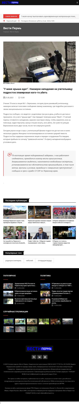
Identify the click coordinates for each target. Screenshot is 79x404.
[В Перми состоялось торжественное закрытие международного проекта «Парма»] (64, 232)
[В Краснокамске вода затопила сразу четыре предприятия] (8, 293)
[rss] (34, 357)
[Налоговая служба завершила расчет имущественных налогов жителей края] (8, 329)
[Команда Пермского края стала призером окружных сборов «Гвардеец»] (14, 212)
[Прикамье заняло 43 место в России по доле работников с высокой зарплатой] (20, 321)
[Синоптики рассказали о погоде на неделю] (44, 321)
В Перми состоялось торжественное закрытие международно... (61, 243)
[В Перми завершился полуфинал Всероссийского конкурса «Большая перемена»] (64, 212)
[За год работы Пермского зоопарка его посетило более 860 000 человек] (14, 232)
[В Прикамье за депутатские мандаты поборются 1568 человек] (45, 286)
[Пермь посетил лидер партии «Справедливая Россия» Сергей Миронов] (45, 293)
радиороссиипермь (13, 260)
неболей (29, 260)
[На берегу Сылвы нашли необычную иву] (8, 321)
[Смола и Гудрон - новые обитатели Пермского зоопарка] (32, 321)
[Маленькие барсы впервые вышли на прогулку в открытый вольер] (32, 329)
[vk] (39, 357)
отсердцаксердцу (45, 260)
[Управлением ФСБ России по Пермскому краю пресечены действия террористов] (8, 286)
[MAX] (45, 357)
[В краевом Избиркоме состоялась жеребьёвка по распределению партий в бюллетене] (45, 301)
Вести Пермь (14, 32)
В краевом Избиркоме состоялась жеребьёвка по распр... (61, 301)
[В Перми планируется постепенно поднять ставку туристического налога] (67, 321)
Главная (6, 32)
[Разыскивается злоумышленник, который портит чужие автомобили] (20, 329)
